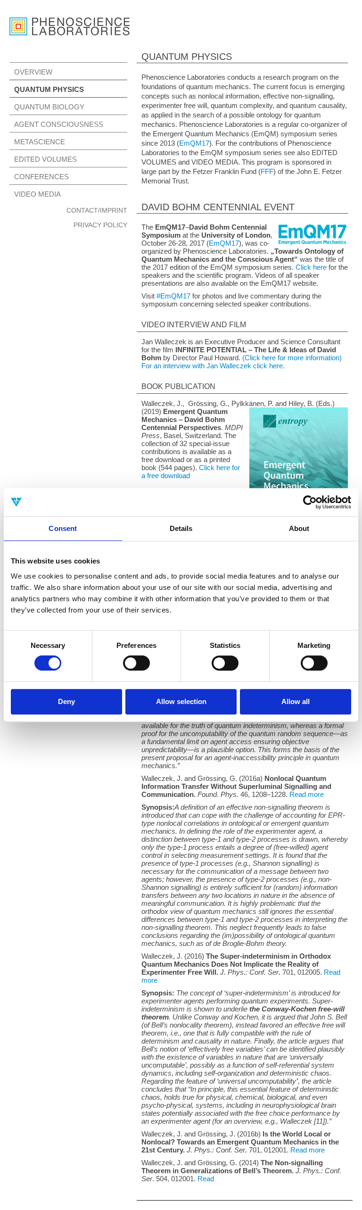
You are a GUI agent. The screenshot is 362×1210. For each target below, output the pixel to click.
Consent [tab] (63, 528)
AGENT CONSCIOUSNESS (58, 124)
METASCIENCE (39, 142)
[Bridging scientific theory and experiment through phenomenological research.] (69, 21)
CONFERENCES (41, 177)
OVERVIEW (33, 72)
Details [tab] (181, 528)
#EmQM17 (173, 296)
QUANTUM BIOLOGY (49, 107)
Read (205, 1179)
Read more (306, 794)
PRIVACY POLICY (100, 225)
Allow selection (181, 701)
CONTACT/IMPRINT (96, 210)
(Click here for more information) (292, 358)
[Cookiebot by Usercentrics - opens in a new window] (310, 502)
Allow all (295, 701)
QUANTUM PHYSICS (49, 89)
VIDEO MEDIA (37, 194)
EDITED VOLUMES (45, 159)
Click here (311, 267)
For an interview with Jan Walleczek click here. (213, 366)
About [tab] (299, 528)
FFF (267, 171)
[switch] (136, 663)
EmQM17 (194, 143)
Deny (66, 701)
